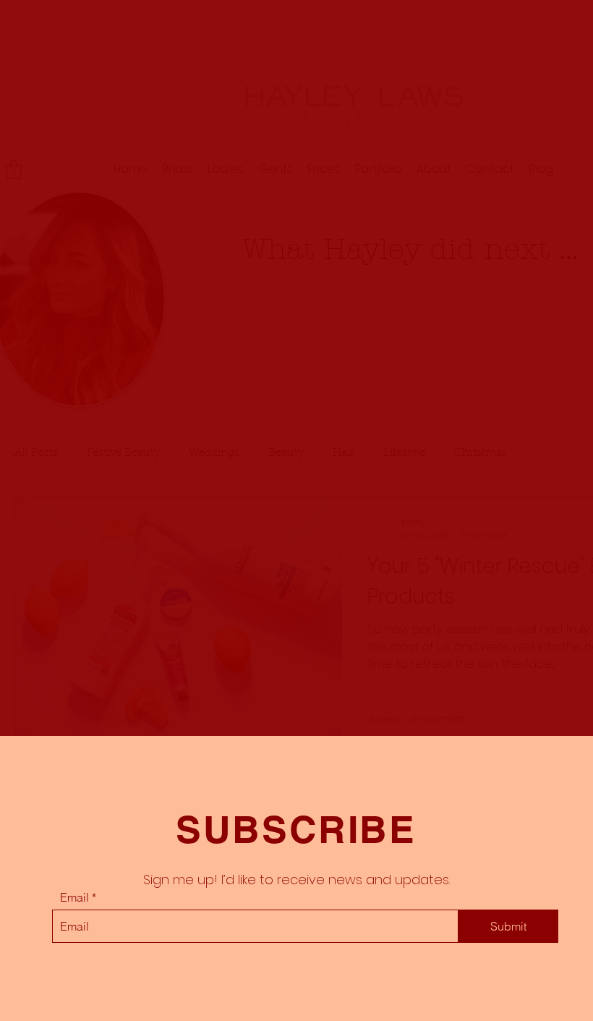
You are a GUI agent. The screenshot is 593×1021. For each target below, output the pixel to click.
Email (74, 897)
